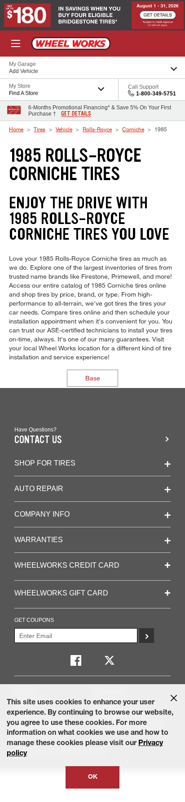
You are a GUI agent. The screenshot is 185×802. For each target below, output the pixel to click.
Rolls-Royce (97, 129)
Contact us (38, 439)
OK (92, 777)
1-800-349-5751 (156, 94)
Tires (39, 129)
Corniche (133, 129)
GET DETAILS (76, 114)
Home (16, 129)
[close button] (173, 698)
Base (92, 378)
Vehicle (64, 129)
